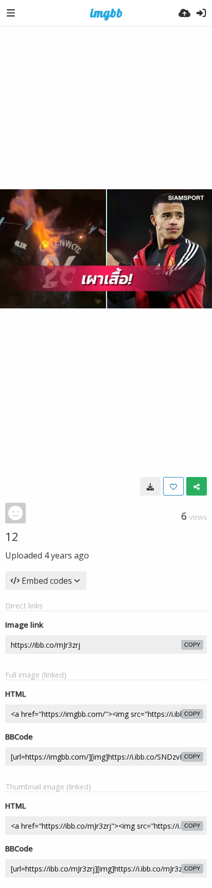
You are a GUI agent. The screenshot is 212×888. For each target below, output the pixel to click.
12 (12, 536)
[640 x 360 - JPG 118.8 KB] (150, 486)
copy (192, 645)
